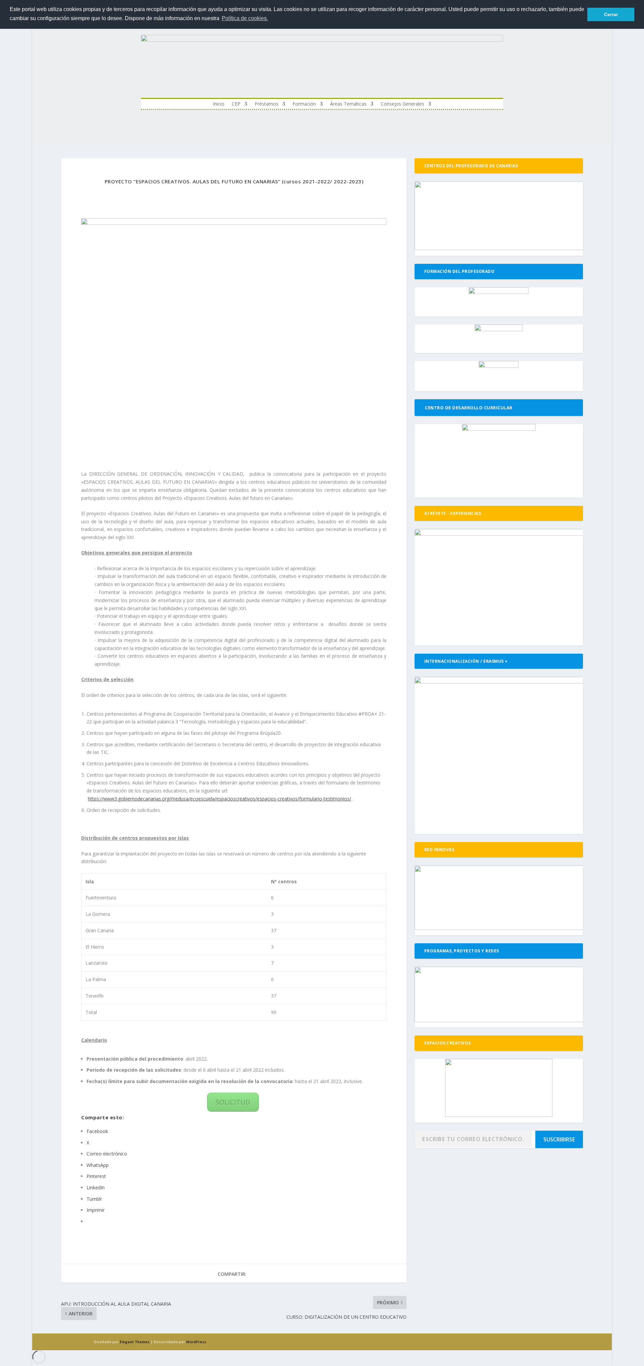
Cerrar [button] (611, 14)
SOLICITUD (233, 1102)
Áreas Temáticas (348, 104)
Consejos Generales (402, 104)
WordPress (196, 1342)
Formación (304, 104)
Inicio (218, 104)
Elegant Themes (135, 1342)
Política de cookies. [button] (245, 18)
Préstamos (266, 104)
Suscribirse (559, 1139)
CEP (236, 104)
